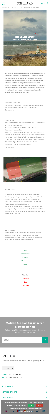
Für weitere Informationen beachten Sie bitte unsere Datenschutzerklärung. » (26, 410)
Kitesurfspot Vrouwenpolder (31, 7)
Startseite (4, 7)
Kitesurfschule (9, 147)
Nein (39, 405)
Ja (31, 405)
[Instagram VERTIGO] (8, 368)
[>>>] (45, 340)
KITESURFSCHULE (15, 7)
